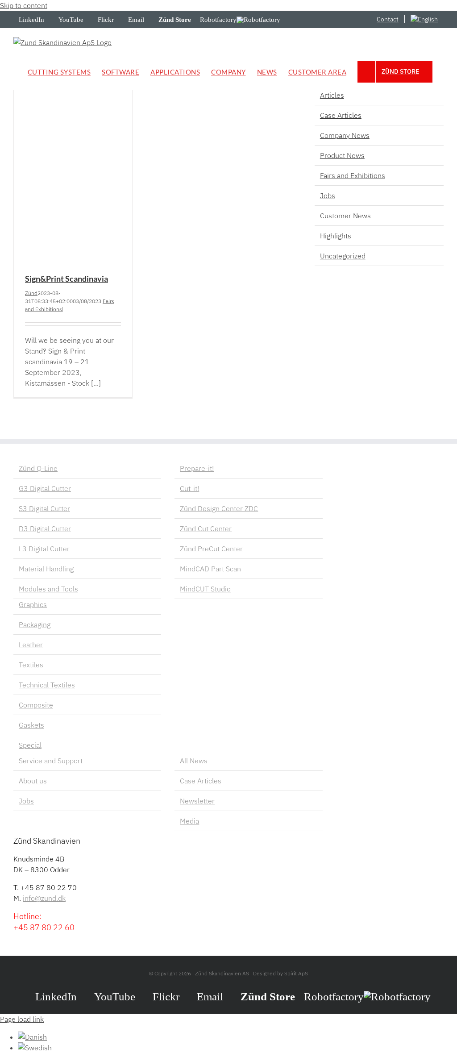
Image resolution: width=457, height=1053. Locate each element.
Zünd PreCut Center (211, 548)
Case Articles (340, 115)
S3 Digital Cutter (44, 508)
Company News (345, 135)
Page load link (22, 1019)
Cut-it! (189, 488)
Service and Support (51, 760)
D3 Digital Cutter (45, 528)
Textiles (31, 664)
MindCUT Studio (205, 588)
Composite (36, 704)
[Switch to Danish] (32, 1036)
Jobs (327, 195)
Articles (332, 95)
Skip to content (23, 5)
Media (189, 820)
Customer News (345, 215)
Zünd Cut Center (206, 528)
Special (30, 745)
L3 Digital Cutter (44, 548)
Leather (31, 644)
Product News (342, 155)
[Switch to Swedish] (35, 1047)
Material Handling (46, 568)
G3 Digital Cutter (45, 488)
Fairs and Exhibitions (352, 175)
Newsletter (197, 800)
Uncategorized (343, 255)
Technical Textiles (47, 684)
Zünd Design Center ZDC (219, 508)
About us (33, 780)
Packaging (34, 624)
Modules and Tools (48, 588)
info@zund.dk (44, 898)
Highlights (335, 235)
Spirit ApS (296, 973)
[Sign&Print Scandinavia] (73, 175)
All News (194, 760)
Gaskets (31, 724)
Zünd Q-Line (38, 468)
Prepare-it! (197, 468)
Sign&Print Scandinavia (66, 278)
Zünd (31, 293)
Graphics (33, 604)
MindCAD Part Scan (210, 568)
